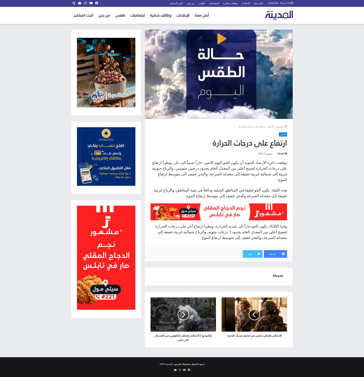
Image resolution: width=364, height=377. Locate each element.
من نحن (191, 3)
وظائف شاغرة (230, 3)
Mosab (281, 153)
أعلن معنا (258, 3)
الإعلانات (245, 3)
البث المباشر (176, 3)
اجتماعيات (214, 3)
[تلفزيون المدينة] (279, 15)
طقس (201, 3)
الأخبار (270, 126)
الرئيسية (280, 126)
